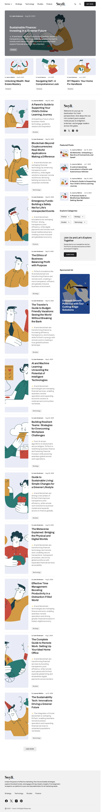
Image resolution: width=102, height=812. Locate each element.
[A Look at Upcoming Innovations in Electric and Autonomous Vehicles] (64, 167)
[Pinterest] (77, 131)
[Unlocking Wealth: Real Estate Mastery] (19, 66)
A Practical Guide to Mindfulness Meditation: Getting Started (80, 198)
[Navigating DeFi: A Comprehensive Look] (50, 66)
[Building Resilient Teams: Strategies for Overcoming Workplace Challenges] (16, 442)
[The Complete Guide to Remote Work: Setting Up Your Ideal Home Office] (16, 661)
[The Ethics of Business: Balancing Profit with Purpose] (16, 273)
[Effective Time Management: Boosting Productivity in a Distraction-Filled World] (16, 604)
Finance (13, 50)
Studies (70, 89)
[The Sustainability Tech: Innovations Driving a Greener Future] (16, 716)
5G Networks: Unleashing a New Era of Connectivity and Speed (81, 155)
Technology (37, 190)
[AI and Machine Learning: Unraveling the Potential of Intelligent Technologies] (16, 385)
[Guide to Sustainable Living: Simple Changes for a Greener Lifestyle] (16, 495)
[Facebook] (65, 131)
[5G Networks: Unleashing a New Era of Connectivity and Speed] (64, 153)
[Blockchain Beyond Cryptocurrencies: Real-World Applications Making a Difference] (16, 164)
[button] (75, 4)
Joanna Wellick (77, 150)
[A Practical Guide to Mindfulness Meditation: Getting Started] (64, 196)
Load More (30, 749)
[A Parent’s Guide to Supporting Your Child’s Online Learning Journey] (16, 117)
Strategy (36, 293)
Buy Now (90, 4)
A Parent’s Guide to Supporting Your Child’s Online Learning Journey (83, 183)
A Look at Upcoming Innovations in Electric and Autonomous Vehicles (81, 169)
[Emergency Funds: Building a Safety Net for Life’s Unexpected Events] (16, 221)
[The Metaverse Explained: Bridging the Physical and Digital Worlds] (16, 549)
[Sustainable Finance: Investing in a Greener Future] (50, 33)
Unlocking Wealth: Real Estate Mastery (17, 82)
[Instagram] (73, 131)
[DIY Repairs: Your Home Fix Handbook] (81, 66)
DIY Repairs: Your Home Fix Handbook (80, 82)
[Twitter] (69, 131)
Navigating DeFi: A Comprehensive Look (47, 82)
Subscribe (70, 254)
